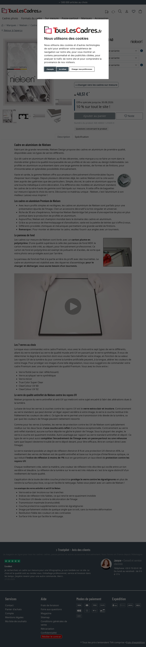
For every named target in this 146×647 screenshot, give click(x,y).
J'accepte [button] (50, 69)
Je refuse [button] (62, 69)
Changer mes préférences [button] (82, 69)
